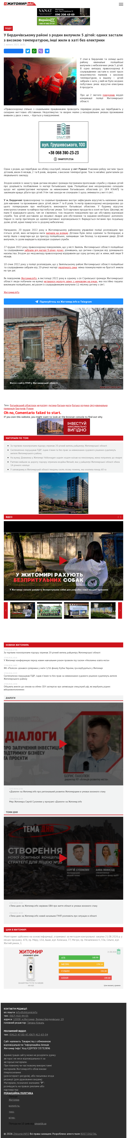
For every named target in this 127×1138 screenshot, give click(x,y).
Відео (9, 517)
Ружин (30, 408)
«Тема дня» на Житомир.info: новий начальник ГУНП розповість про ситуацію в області (53, 915)
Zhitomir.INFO (21, 1133)
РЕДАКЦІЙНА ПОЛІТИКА (18, 1093)
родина (85, 405)
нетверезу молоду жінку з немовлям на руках (70, 281)
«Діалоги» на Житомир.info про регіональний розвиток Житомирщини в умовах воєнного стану (57, 791)
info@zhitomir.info (26, 1012)
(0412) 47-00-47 (19, 1034)
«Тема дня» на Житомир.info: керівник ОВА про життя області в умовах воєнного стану (53, 905)
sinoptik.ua (40, 1123)
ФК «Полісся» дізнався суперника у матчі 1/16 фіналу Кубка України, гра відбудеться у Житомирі (53, 668)
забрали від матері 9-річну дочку (43, 250)
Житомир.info (29, 278)
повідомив (109, 95)
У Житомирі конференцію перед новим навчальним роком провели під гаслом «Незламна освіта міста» (56, 660)
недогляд (42, 405)
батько (76, 405)
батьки (61, 405)
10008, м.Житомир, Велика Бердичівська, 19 (38, 1019)
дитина (52, 405)
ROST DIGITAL (89, 1133)
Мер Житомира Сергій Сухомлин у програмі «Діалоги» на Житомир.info (45, 801)
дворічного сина (67, 267)
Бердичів (20, 408)
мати (68, 405)
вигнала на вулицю (57, 233)
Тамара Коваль (35, 1022)
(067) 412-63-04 (38, 1034)
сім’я (92, 405)
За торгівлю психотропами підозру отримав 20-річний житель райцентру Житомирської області (58, 445)
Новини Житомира (17, 644)
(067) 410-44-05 (19, 1015)
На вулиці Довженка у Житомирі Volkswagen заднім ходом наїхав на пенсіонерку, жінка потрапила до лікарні (66, 457)
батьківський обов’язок (23, 405)
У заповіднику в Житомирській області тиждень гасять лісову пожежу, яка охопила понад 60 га (58, 469)
